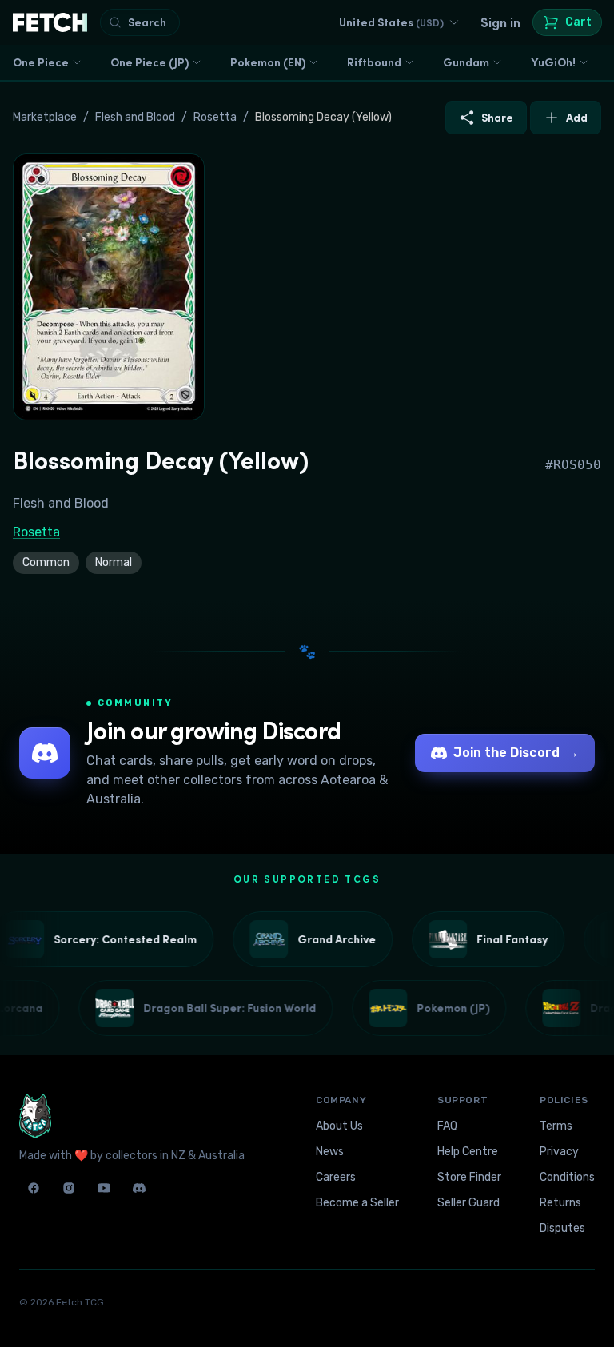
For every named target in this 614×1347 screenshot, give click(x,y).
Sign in (500, 22)
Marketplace (45, 117)
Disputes (562, 1228)
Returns (560, 1203)
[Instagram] (68, 1188)
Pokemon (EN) (267, 62)
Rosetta (215, 117)
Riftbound (374, 62)
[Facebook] (33, 1188)
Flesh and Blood (135, 117)
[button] (109, 286)
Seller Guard (468, 1203)
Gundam (466, 62)
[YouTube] (104, 1188)
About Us (339, 1126)
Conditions (567, 1177)
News (330, 1151)
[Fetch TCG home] (50, 22)
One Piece (41, 62)
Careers (336, 1177)
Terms (556, 1126)
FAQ (447, 1126)
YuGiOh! (553, 62)
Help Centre (467, 1151)
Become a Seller (357, 1203)
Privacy (559, 1151)
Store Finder (469, 1177)
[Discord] (139, 1188)
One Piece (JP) (149, 62)
